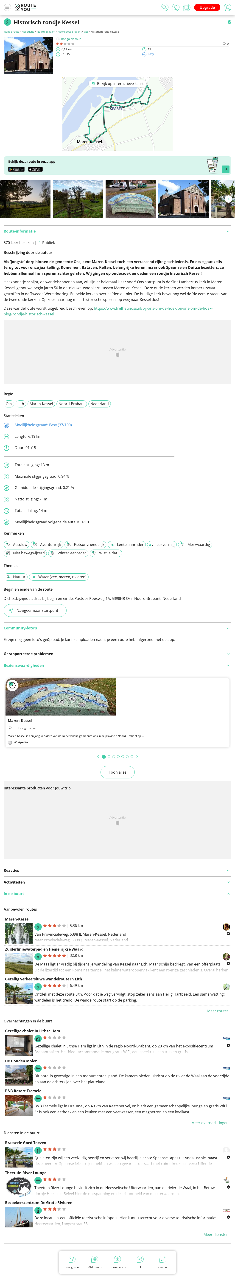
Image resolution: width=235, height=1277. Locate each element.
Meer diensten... (217, 1234)
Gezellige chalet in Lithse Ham (32, 1030)
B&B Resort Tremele (23, 1090)
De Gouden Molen (21, 1061)
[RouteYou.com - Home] (25, 7)
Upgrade (207, 7)
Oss (86, 31)
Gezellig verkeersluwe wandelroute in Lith (43, 979)
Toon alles (117, 772)
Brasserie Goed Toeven (25, 1142)
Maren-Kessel (41, 403)
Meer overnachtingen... (211, 1122)
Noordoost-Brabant (69, 31)
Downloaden (117, 1267)
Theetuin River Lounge (25, 1172)
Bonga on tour (71, 39)
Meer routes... (219, 1010)
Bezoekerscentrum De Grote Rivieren (39, 1202)
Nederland (28, 31)
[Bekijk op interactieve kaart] (117, 147)
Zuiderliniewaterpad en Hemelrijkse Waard (44, 949)
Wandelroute (11, 31)
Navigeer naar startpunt (37, 610)
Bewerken (163, 1267)
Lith (21, 403)
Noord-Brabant (46, 31)
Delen (140, 1267)
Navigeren (72, 1267)
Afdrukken (94, 1267)
